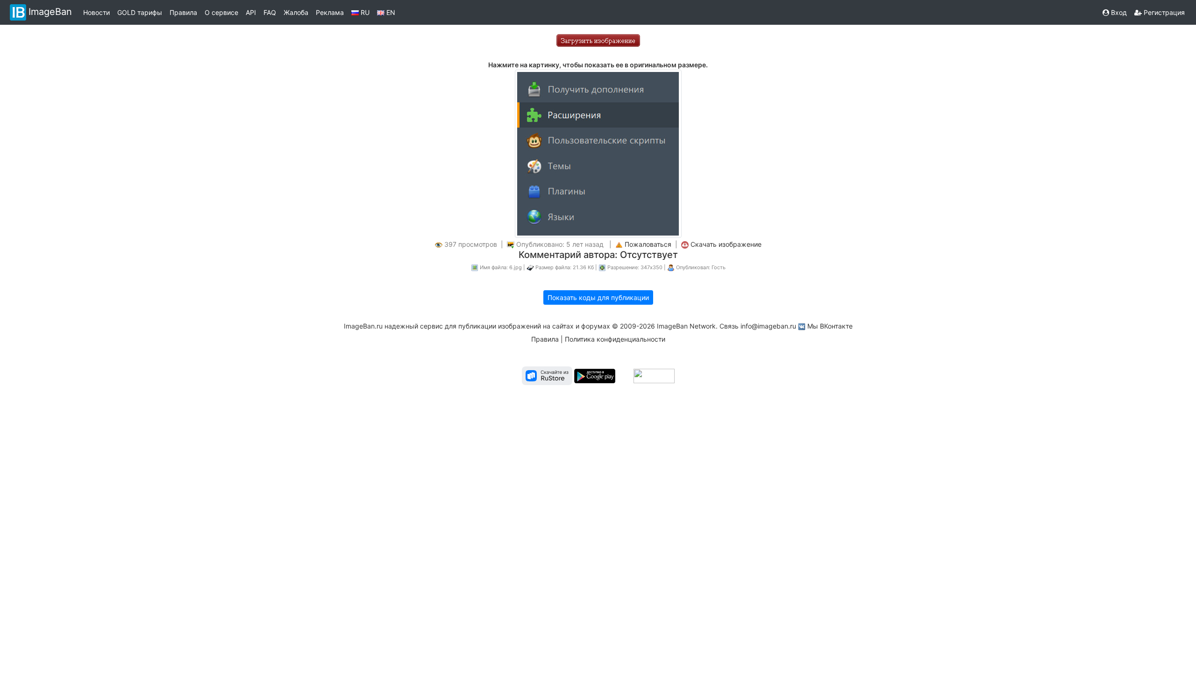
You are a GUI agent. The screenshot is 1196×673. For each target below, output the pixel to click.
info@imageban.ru (768, 326)
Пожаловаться (648, 244)
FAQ (269, 12)
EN (389, 12)
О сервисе (221, 12)
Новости (96, 12)
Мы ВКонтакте (830, 326)
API (251, 12)
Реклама (330, 12)
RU (364, 12)
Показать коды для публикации (598, 297)
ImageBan (50, 11)
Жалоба (296, 12)
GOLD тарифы (139, 12)
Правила (183, 12)
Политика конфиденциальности (615, 339)
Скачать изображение (726, 244)
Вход (1118, 12)
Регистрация (1163, 12)
